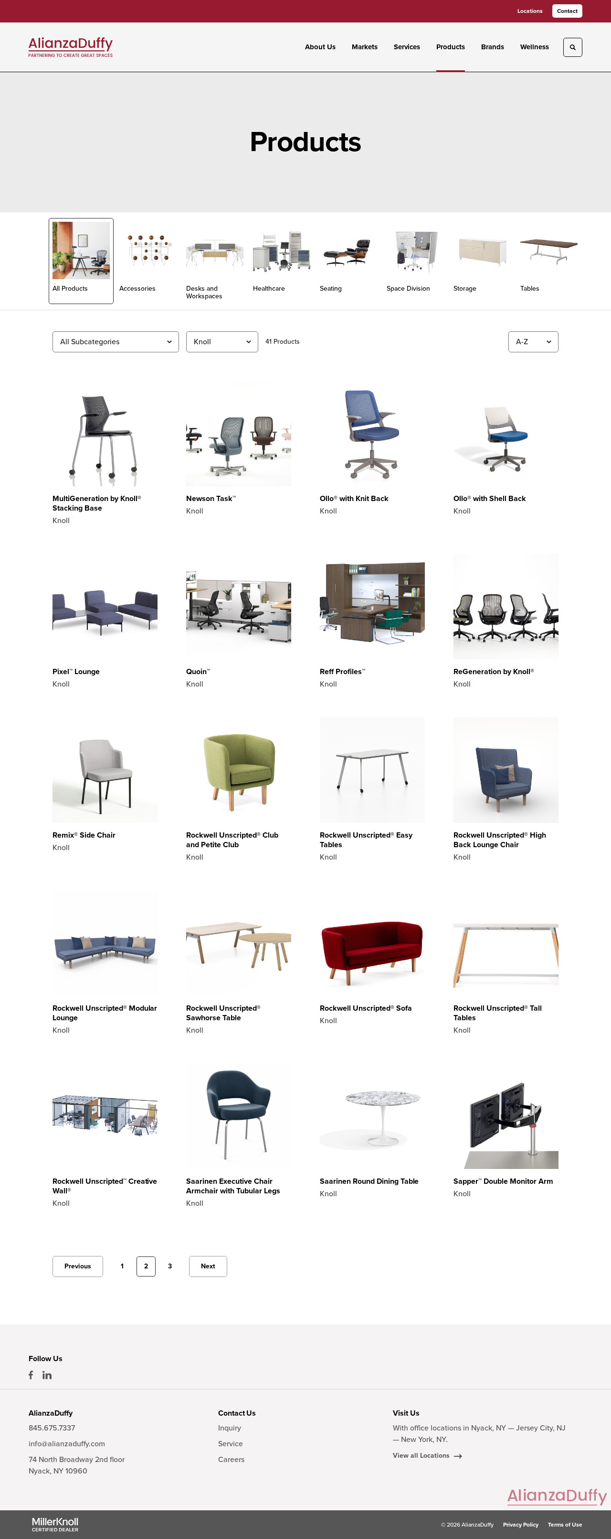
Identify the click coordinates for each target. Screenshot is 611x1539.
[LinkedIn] (47, 1375)
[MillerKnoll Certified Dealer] (55, 1524)
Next (208, 1266)
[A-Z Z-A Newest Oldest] (533, 341)
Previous (77, 1266)
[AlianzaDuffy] (71, 46)
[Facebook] (31, 1375)
